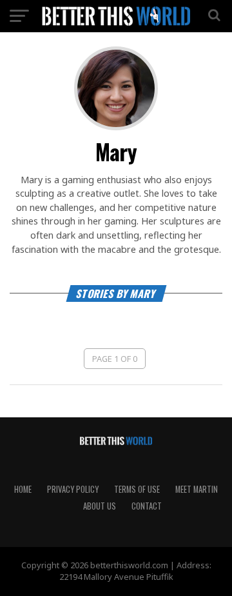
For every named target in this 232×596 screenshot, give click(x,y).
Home (23, 489)
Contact (146, 506)
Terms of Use (137, 489)
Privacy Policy (73, 489)
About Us (99, 506)
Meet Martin (196, 489)
